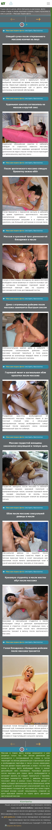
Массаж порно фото (15, 30)
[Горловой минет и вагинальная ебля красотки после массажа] (25, 398)
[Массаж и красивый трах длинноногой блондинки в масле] (25, 262)
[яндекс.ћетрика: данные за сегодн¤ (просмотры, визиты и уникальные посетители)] (13, 826)
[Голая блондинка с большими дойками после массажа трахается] (25, 690)
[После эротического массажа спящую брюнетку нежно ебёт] (25, 194)
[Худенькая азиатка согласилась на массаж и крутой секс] (25, 128)
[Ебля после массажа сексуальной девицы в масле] (25, 537)
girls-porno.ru (9, 817)
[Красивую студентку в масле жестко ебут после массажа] (25, 603)
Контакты (26, 802)
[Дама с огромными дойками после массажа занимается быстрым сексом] (25, 330)
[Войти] (11, 3)
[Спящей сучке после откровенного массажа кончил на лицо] (25, 62)
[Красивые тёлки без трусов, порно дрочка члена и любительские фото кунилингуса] (3, 3)
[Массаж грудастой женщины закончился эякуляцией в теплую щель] (25, 468)
